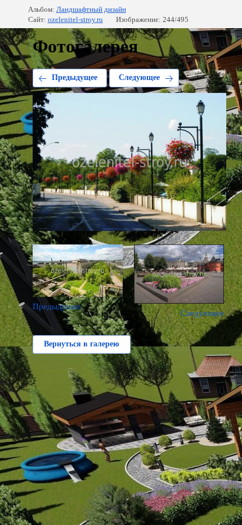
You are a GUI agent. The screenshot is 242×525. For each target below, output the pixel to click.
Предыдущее (74, 77)
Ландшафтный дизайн (91, 9)
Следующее (139, 77)
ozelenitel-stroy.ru (75, 19)
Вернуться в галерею (81, 344)
